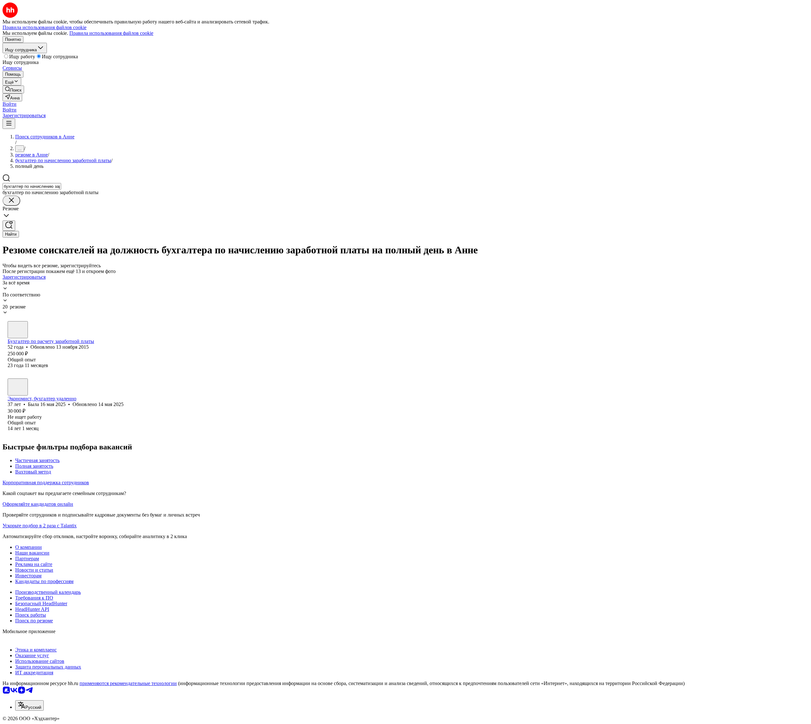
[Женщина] (18, 329)
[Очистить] (11, 200)
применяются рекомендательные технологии (128, 683)
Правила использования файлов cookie (111, 33)
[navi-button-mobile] (9, 123)
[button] (9, 104)
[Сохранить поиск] (9, 225)
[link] (13, 89)
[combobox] (32, 186)
